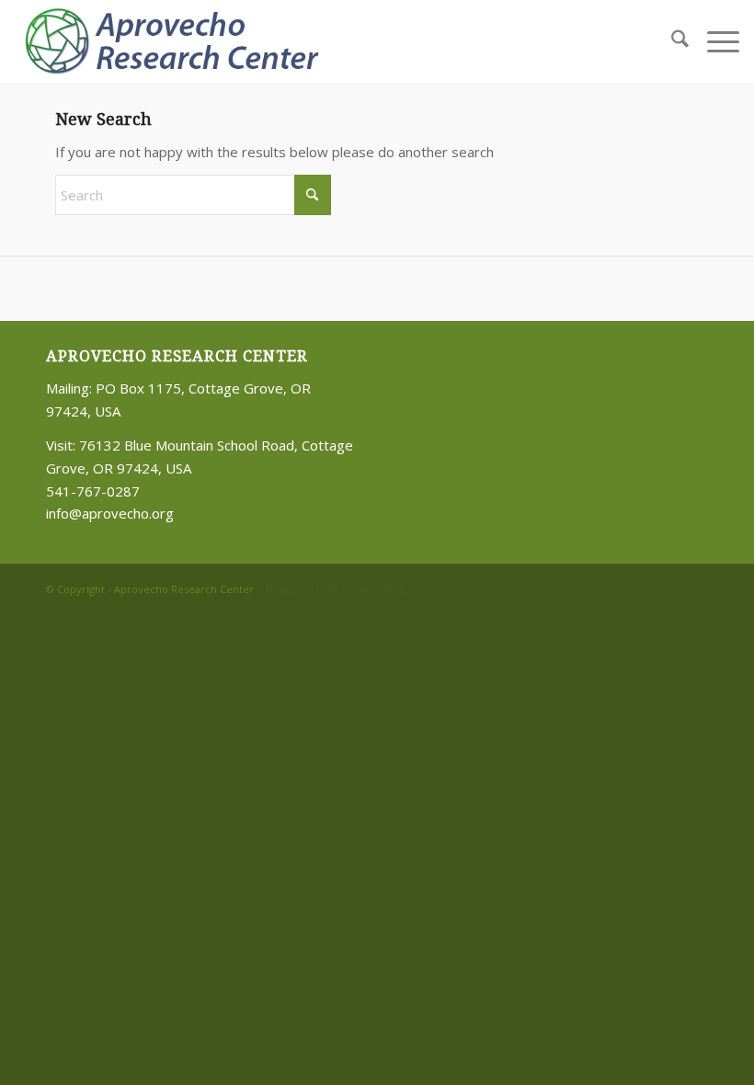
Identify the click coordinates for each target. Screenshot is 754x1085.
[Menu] (714, 41)
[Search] (671, 41)
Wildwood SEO (377, 589)
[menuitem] (671, 41)
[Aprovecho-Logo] (179, 41)
